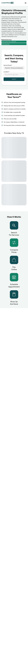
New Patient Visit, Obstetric (9, 41)
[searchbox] (14, 68)
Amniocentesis (5, 44)
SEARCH (14, 79)
